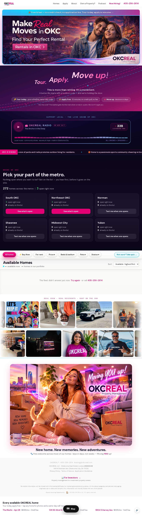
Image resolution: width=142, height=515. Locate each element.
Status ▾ (95, 254)
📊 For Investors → (71, 477)
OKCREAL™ (54, 462)
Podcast (102, 3)
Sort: (110, 264)
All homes (9, 254)
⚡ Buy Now (24, 254)
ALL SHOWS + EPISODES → (117, 140)
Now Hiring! (114, 3)
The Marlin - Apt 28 (11, 510)
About (74, 3)
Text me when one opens (117, 211)
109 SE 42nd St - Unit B (59, 510)
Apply (65, 3)
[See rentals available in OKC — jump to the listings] (71, 40)
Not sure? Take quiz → (127, 254)
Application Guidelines (83, 471)
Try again (75, 280)
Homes (56, 3)
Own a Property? (87, 3)
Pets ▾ (83, 254)
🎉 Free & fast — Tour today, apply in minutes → (71, 12)
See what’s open (25, 211)
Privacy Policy (55, 471)
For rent (39, 254)
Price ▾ (52, 254)
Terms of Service (67, 471)
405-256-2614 (131, 3)
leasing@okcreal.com (83, 462)
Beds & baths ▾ (67, 254)
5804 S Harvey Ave (103, 510)
